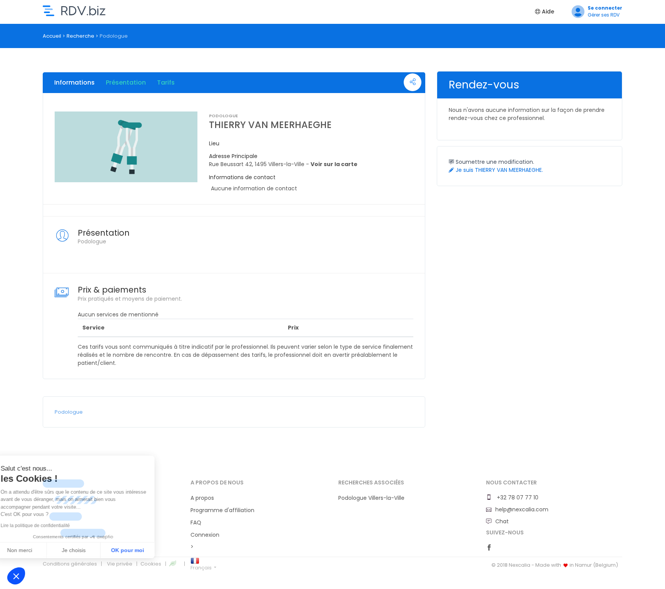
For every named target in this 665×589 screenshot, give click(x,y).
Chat (502, 521)
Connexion (204, 535)
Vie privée (119, 563)
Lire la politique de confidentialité (50, 525)
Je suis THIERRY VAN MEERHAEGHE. (498, 170)
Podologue (69, 412)
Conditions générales (70, 563)
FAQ (195, 522)
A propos (202, 498)
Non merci (34, 550)
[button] (16, 576)
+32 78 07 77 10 (516, 497)
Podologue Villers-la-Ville (371, 498)
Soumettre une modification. (494, 162)
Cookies (150, 563)
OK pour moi (142, 550)
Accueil (52, 36)
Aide (547, 11)
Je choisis (88, 550)
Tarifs (166, 82)
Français (201, 567)
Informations (74, 82)
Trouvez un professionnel (74, 11)
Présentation (126, 82)
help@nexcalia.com (521, 509)
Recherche (80, 36)
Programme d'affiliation (222, 510)
